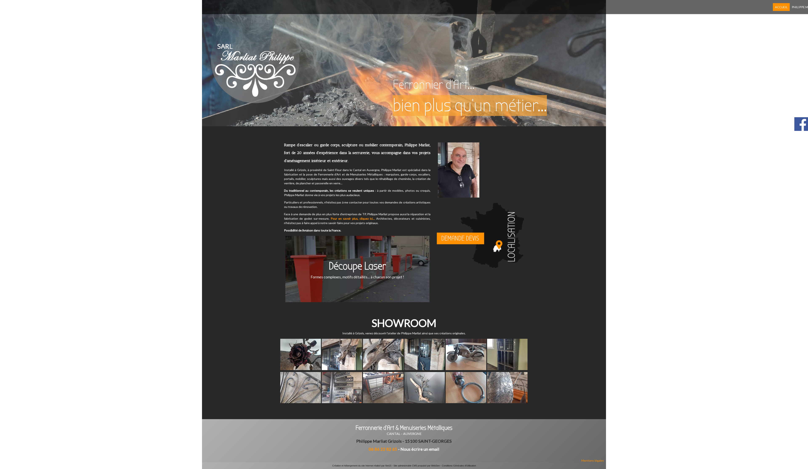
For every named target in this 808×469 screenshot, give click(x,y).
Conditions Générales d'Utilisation (459, 465)
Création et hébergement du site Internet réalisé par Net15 (361, 465)
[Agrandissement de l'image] (300, 369)
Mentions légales (592, 460)
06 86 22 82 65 (383, 449)
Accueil (781, 7)
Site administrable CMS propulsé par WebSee (416, 465)
